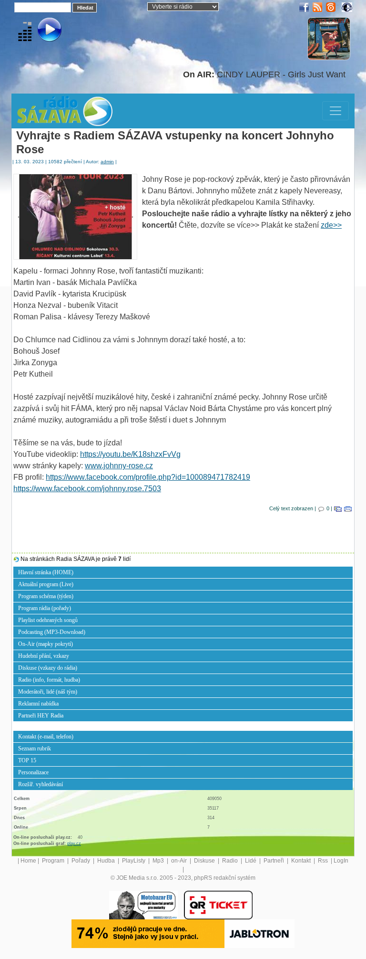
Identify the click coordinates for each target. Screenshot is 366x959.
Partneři (274, 860)
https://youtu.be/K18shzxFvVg (130, 454)
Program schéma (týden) (45, 596)
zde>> (331, 225)
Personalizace (33, 772)
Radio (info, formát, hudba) (49, 679)
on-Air (179, 860)
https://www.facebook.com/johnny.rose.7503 (87, 489)
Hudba (106, 860)
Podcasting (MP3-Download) (51, 632)
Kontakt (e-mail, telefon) (45, 736)
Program (54, 860)
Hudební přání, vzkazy (43, 656)
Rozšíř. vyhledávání (40, 784)
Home (28, 860)
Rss (323, 860)
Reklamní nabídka (38, 703)
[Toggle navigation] (335, 110)
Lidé (251, 860)
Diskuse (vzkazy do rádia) (47, 667)
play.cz (74, 843)
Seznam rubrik (34, 748)
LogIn (341, 860)
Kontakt (301, 860)
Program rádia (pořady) (44, 608)
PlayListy (134, 860)
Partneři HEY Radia (40, 715)
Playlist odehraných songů (48, 620)
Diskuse (205, 860)
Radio (230, 860)
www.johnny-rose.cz (119, 466)
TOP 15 (27, 760)
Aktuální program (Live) (45, 584)
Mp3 (158, 860)
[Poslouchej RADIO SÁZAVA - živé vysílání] (41, 31)
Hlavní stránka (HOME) (45, 572)
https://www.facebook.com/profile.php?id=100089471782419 (148, 477)
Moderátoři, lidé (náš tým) (47, 691)
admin (107, 161)
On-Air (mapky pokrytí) (45, 644)
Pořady (81, 860)
